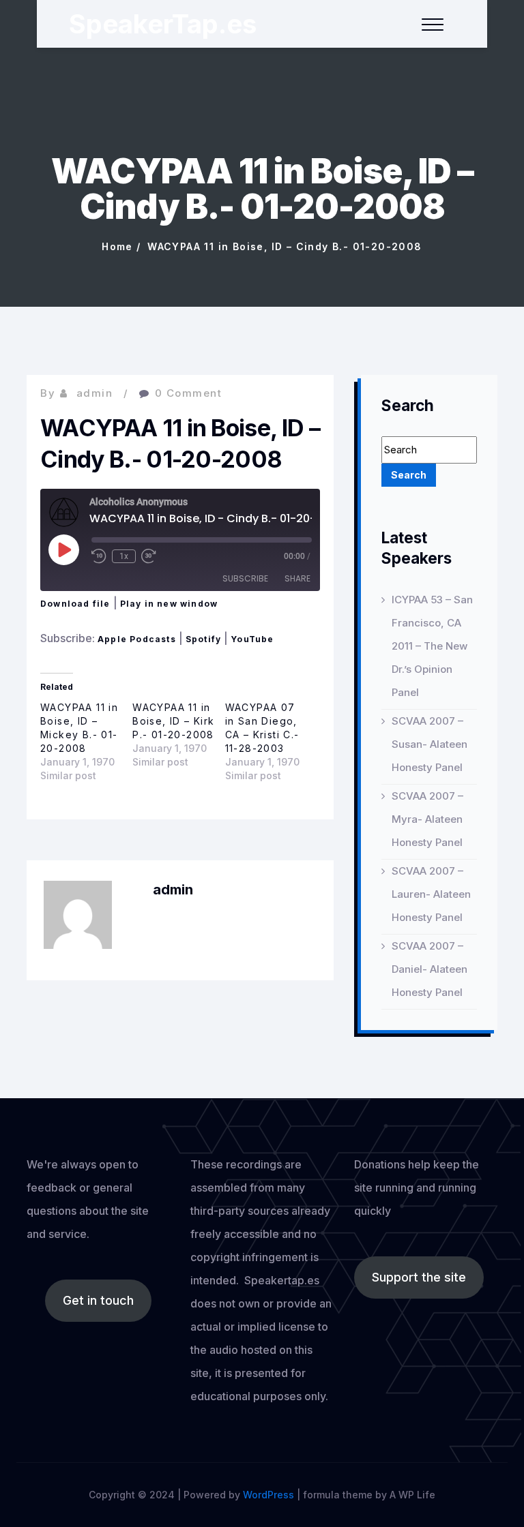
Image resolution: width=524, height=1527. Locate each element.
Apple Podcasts (137, 639)
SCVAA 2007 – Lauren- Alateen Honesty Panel (431, 894)
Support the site (419, 1277)
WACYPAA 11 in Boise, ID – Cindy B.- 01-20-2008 (284, 246)
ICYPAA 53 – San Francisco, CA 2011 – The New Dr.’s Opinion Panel (432, 646)
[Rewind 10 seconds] (98, 556)
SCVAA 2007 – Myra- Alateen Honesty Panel (427, 819)
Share (297, 578)
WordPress (268, 1494)
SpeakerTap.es (163, 24)
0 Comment (188, 393)
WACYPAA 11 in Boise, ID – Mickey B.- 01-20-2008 (79, 727)
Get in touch (98, 1300)
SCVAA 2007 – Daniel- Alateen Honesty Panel (429, 969)
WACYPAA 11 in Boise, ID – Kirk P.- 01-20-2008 (173, 720)
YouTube (252, 639)
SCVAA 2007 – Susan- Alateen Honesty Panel (429, 744)
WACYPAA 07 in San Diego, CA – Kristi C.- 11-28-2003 (262, 727)
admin (94, 393)
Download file (75, 604)
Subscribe (245, 578)
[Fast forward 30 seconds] (148, 556)
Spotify (203, 639)
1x (123, 556)
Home (117, 246)
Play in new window (169, 604)
